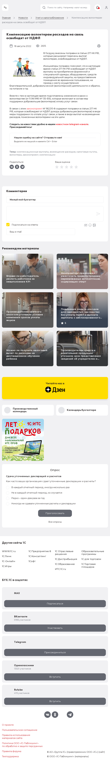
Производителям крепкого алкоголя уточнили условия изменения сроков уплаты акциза (24, 316)
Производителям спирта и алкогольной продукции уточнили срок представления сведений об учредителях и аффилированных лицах (81, 356)
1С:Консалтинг (37, 556)
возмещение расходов (63, 152)
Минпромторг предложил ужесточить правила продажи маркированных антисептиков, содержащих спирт (80, 277)
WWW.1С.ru (9, 551)
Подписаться (55, 603)
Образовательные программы (92, 552)
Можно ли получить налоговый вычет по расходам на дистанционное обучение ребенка (26, 354)
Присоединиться (55, 652)
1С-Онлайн (8, 561)
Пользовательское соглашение (19, 730)
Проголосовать (54, 513)
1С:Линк (6, 556)
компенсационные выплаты (33, 152)
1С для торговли (91, 559)
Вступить (55, 676)
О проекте (8, 725)
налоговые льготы (86, 152)
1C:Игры (7, 566)
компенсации (47, 154)
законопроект (34, 108)
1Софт (32, 561)
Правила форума (11, 751)
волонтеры (16, 154)
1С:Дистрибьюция (66, 559)
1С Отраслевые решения (64, 552)
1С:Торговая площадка (88, 565)
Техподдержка (10, 756)
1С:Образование (65, 564)
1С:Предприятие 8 (40, 551)
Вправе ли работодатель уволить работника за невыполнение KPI (22, 279)
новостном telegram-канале (72, 124)
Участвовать (55, 628)
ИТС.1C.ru (60, 569)
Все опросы (55, 522)
